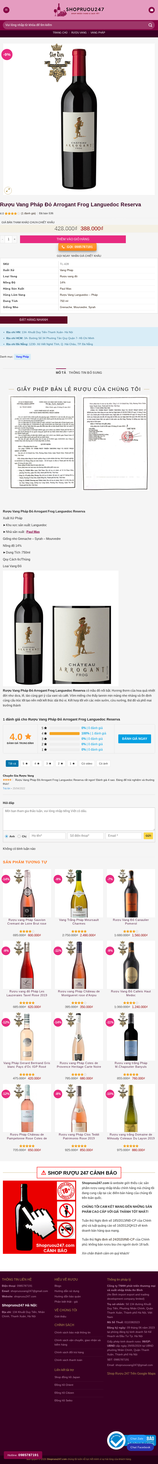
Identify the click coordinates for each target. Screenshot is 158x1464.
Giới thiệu (60, 1316)
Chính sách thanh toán (68, 1360)
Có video (87, 763)
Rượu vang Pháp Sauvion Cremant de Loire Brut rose (26, 921)
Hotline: (23, 1455)
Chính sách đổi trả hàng (69, 1352)
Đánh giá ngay (134, 738)
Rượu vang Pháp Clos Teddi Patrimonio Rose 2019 (79, 1136)
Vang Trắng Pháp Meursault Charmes (79, 921)
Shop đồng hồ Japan (67, 1377)
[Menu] (6, 10)
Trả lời (6, 788)
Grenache (66, 307)
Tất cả (12, 763)
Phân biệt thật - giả (66, 1301)
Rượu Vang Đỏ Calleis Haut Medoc (131, 993)
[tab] (61, 372)
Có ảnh (103, 763)
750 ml (64, 301)
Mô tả (61, 372)
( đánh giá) (29, 213)
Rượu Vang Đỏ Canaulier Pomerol (131, 921)
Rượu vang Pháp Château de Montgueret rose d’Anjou (79, 993)
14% (62, 282)
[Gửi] (150, 25)
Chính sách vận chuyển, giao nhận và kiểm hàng (78, 1342)
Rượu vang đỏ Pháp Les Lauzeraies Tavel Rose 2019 (27, 993)
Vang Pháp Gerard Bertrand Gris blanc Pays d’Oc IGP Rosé (26, 1064)
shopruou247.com (25, 1296)
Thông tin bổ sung (85, 372)
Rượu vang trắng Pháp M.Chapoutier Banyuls (131, 1064)
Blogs (58, 1285)
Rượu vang (79, 32)
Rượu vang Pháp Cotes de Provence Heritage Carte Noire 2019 (79, 1065)
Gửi (148, 835)
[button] (152, 10)
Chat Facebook (140, 1447)
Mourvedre (80, 307)
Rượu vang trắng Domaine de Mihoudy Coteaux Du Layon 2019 (131, 1136)
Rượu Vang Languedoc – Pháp (79, 294)
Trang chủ (60, 32)
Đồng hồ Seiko (63, 1400)
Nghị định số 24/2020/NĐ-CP (115, 1239)
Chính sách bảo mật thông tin (73, 1332)
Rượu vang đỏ (68, 276)
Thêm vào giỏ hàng (73, 239)
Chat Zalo (136, 1438)
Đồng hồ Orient (64, 1384)
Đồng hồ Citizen (64, 1392)
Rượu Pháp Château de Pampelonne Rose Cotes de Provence (27, 1136)
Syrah (92, 307)
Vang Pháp (98, 32)
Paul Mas (65, 288)
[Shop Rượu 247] (79, 10)
